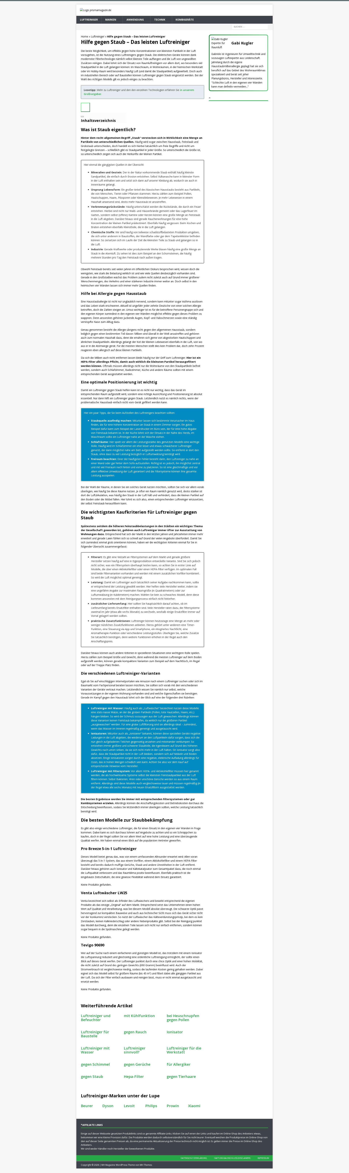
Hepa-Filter (134, 1076)
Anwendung (135, 19)
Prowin (173, 1105)
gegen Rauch (135, 1031)
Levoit (129, 1105)
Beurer (87, 1105)
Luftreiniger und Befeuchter (96, 1017)
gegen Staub (92, 1076)
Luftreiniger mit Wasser (95, 1050)
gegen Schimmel (95, 1064)
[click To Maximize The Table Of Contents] (85, 107)
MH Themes (146, 1164)
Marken (110, 19)
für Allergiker (178, 1064)
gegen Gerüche (137, 1064)
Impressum (263, 1158)
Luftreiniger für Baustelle (95, 1033)
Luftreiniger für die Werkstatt (184, 1050)
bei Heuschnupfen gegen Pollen (183, 1017)
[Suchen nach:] (250, 26)
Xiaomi (194, 1105)
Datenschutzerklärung (194, 1158)
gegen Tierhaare (181, 1076)
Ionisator (175, 1031)
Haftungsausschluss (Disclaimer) (232, 1158)
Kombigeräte (185, 19)
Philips (151, 1105)
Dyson (107, 1105)
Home (84, 36)
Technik (159, 19)
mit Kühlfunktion (139, 1015)
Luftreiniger (89, 19)
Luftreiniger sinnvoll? (134, 1050)
